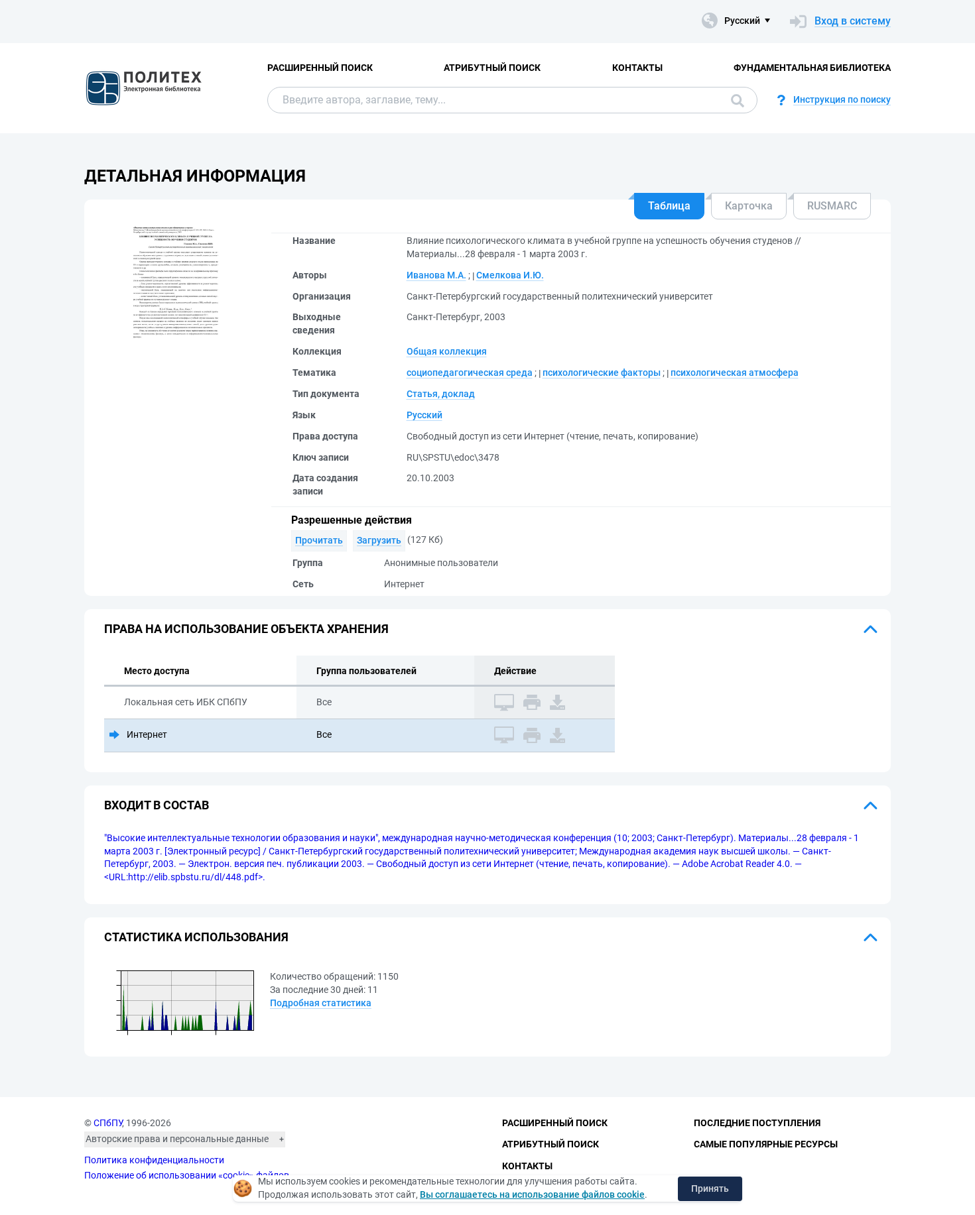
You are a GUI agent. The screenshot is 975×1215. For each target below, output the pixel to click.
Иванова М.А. (436, 275)
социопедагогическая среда (470, 372)
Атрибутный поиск (492, 67)
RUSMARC (832, 206)
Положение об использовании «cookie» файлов (186, 1175)
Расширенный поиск (320, 67)
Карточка (749, 206)
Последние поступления (757, 1123)
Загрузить (379, 540)
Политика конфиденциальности (154, 1160)
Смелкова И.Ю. (510, 275)
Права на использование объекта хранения (246, 629)
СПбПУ (108, 1123)
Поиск (734, 100)
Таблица (669, 206)
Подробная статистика (320, 1003)
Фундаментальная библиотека (812, 67)
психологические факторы (602, 372)
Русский (424, 415)
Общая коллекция (447, 351)
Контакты (637, 67)
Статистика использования (196, 937)
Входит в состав (156, 805)
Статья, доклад (441, 393)
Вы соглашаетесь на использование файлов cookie (532, 1194)
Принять (710, 1188)
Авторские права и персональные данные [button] (177, 1138)
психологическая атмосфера (735, 372)
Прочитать (319, 540)
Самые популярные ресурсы (766, 1144)
